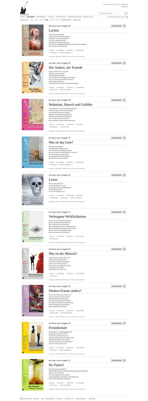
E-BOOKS (51, 17)
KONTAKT (60, 399)
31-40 (46, 20)
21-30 (41, 20)
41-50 (51, 20)
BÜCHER (125, 6)
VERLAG (36, 399)
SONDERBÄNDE (65, 20)
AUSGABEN (30, 17)
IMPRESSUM (27, 399)
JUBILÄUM (91, 399)
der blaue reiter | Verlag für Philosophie (116, 4)
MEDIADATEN (50, 399)
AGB (42, 399)
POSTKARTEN (61, 17)
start (22, 17)
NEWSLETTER (88, 17)
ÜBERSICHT (24, 20)
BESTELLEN (69, 399)
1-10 (31, 20)
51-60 (57, 20)
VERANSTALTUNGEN (74, 17)
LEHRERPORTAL (80, 399)
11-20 (36, 20)
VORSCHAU (77, 20)
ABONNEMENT (41, 17)
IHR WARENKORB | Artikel (116, 17)
